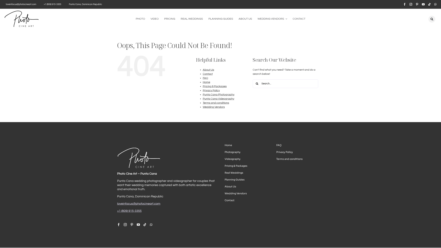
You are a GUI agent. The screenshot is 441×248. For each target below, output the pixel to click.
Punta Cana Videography (218, 98)
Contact (208, 74)
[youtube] (423, 4)
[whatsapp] (435, 4)
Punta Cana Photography (218, 94)
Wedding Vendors (214, 107)
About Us (208, 69)
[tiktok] (429, 4)
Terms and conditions (216, 102)
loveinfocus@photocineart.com (138, 203)
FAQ (205, 78)
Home (206, 82)
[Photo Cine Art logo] (21, 12)
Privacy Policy (211, 90)
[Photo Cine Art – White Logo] (138, 148)
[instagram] (410, 4)
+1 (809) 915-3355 (129, 211)
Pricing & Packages (215, 86)
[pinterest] (417, 4)
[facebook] (404, 4)
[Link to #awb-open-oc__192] (431, 19)
